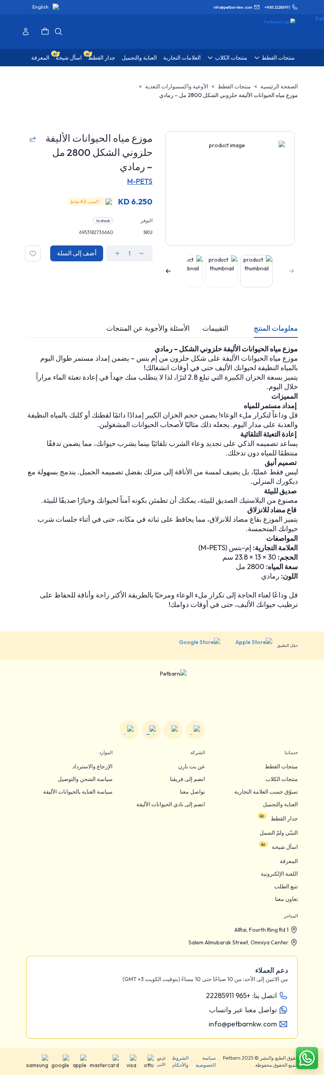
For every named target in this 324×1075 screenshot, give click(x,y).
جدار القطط (284, 818)
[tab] (276, 328)
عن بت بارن (191, 766)
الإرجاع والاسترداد (92, 766)
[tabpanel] (162, 477)
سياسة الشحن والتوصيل (85, 779)
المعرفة (289, 861)
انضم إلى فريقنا (187, 779)
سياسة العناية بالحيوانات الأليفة (78, 791)
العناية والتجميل (280, 804)
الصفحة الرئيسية (279, 86)
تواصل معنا (192, 791)
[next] (168, 271)
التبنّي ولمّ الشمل (279, 832)
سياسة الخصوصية (206, 1061)
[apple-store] (248, 646)
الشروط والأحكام (180, 1061)
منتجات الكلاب (282, 779)
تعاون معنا (286, 899)
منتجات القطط (234, 86)
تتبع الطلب (286, 886)
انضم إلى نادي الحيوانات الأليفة (170, 804)
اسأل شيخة (285, 846)
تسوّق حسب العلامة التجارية (266, 791)
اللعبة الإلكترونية (279, 873)
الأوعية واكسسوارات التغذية (176, 86)
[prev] (291, 271)
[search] (58, 31)
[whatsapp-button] (307, 1058)
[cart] (45, 31)
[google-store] (193, 646)
